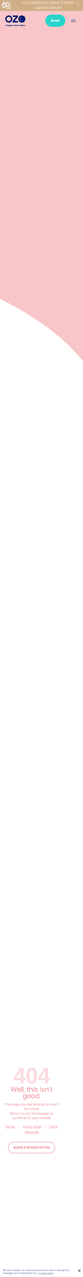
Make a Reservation (31, 1147)
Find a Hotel (32, 1126)
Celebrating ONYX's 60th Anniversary (48, 5)
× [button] (79, 1270)
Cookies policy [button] (46, 1273)
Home (10, 1126)
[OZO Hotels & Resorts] (15, 21)
